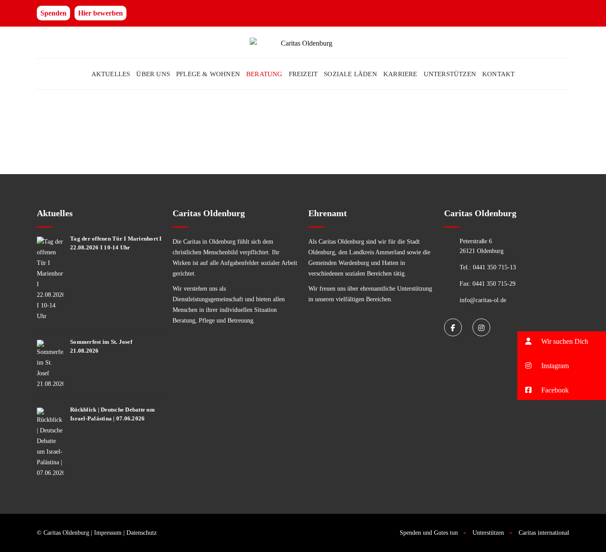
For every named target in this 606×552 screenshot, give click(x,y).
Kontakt (498, 74)
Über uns (153, 74)
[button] (561, 366)
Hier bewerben (100, 13)
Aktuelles (110, 74)
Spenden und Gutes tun (429, 532)
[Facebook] (453, 327)
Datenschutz (141, 532)
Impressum (108, 532)
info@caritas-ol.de (483, 300)
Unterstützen (450, 74)
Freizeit (303, 74)
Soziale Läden (350, 74)
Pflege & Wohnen (208, 74)
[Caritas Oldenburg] (303, 42)
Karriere (400, 74)
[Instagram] (481, 327)
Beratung (264, 74)
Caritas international (544, 532)
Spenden (53, 13)
